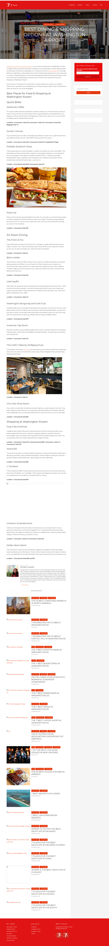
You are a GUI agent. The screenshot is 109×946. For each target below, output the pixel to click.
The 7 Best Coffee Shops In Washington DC (46, 721)
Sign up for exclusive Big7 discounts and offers (86, 69)
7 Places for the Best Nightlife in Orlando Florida (48, 843)
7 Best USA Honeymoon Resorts (44, 816)
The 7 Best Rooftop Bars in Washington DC (46, 651)
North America (49, 24)
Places (95, 5)
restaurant (26, 349)
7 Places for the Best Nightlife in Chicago (43, 892)
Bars (33, 647)
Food (33, 690)
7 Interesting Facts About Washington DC (46, 623)
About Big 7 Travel (12, 927)
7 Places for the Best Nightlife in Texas (43, 857)
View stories (24, 585)
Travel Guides (44, 598)
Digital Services (11, 929)
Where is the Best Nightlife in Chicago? (48, 871)
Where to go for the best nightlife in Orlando (46, 830)
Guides (80, 5)
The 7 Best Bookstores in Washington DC (45, 664)
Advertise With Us (12, 931)
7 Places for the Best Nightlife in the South (44, 906)
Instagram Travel (35, 931)
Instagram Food (35, 929)
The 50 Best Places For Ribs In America (48, 773)
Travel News (43, 674)
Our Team (9, 933)
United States (60, 24)
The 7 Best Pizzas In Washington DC (42, 708)
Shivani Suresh (55, 44)
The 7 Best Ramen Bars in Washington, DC (45, 694)
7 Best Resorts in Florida (45, 793)
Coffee (33, 717)
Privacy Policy (10, 940)
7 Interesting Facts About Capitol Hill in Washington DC (48, 637)
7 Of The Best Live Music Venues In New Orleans (44, 751)
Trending (72, 5)
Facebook (34, 927)
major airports (53, 71)
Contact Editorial (11, 936)
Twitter (33, 933)
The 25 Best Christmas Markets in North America (48, 602)
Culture (33, 660)
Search (88, 92)
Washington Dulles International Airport (19, 66)
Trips (87, 5)
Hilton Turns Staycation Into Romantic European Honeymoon (48, 679)
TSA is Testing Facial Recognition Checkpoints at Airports (47, 736)
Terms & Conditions (12, 938)
